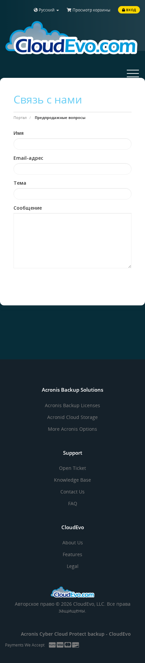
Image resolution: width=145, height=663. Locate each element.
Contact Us (72, 491)
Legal (73, 566)
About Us (72, 542)
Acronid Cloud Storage (72, 417)
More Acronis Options (72, 429)
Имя (18, 133)
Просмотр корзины (90, 10)
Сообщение (27, 208)
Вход (130, 9)
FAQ (72, 503)
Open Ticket (72, 468)
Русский (47, 10)
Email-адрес (28, 158)
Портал (20, 117)
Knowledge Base (72, 480)
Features (72, 554)
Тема (19, 183)
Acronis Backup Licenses (72, 405)
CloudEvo (120, 634)
